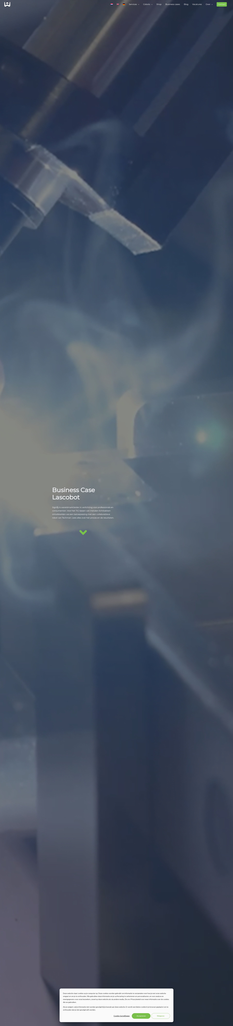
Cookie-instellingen (122, 1016)
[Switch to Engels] (118, 4)
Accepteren (141, 1016)
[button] (222, 4)
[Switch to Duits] (124, 4)
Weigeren (160, 1016)
